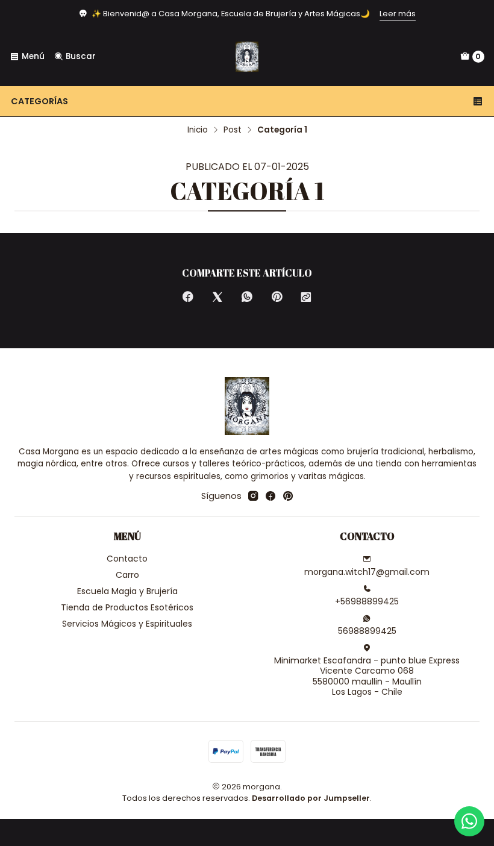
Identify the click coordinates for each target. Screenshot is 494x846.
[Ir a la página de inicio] (247, 57)
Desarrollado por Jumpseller (311, 798)
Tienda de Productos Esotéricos (127, 607)
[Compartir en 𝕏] (217, 298)
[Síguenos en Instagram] (253, 496)
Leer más (398, 13)
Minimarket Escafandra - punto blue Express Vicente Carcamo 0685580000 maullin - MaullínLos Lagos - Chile (367, 676)
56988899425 (367, 631)
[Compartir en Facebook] (188, 298)
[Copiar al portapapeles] (306, 298)
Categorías (39, 101)
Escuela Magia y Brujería (127, 591)
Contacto (127, 559)
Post (233, 130)
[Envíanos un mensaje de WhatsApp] (469, 821)
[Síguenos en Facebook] (270, 496)
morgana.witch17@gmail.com (367, 572)
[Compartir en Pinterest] (276, 298)
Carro (127, 575)
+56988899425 (367, 601)
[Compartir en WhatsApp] (247, 298)
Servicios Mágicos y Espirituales (127, 624)
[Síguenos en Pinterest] (287, 496)
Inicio (197, 130)
